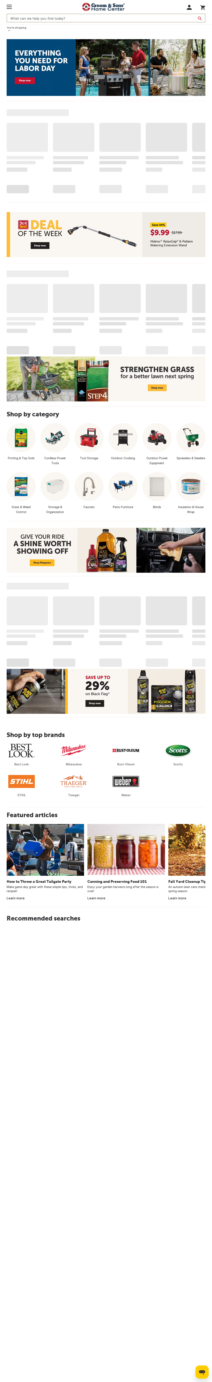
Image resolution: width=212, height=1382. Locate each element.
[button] (189, 7)
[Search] (200, 18)
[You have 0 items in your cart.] (202, 7)
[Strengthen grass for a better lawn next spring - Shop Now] (106, 378)
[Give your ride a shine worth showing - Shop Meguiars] (106, 550)
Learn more (16, 898)
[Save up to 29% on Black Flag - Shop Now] (106, 691)
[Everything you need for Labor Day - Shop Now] (106, 67)
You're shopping (16, 27)
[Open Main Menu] (9, 7)
